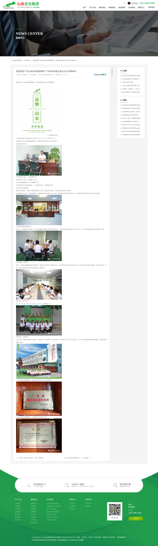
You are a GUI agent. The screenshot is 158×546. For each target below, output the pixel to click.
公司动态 (72, 503)
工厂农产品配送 (51, 509)
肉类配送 (33, 506)
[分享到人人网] (103, 74)
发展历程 (17, 506)
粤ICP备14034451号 (68, 537)
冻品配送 (33, 514)
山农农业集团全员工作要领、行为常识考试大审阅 (131, 79)
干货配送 (33, 517)
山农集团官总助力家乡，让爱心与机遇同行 (131, 112)
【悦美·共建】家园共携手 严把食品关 (131, 86)
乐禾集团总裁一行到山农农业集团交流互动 (131, 109)
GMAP (91, 537)
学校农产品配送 (51, 514)
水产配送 (33, 520)
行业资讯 (72, 506)
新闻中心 (142, 8)
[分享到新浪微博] (99, 74)
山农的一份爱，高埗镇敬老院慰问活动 (131, 119)
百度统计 (106, 537)
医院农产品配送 (51, 520)
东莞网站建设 (121, 537)
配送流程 (17, 517)
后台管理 (97, 537)
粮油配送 (33, 509)
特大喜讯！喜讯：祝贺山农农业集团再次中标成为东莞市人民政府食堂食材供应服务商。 (131, 125)
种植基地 (113, 8)
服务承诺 (17, 520)
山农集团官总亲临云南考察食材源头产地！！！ (131, 135)
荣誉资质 (17, 514)
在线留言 (88, 506)
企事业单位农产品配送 (53, 506)
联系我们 (151, 7)
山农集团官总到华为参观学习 (130, 115)
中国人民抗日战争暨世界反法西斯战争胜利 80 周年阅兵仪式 (131, 76)
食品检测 (122, 8)
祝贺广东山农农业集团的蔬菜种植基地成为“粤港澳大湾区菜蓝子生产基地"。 (131, 132)
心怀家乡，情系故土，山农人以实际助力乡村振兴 (131, 89)
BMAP (84, 537)
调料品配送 (34, 522)
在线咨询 (135, 518)
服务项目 (103, 8)
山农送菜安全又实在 (128, 82)
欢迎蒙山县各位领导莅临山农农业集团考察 (131, 128)
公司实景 (17, 511)
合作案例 (132, 8)
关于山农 (93, 8)
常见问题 (72, 509)
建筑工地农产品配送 (53, 511)
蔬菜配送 (33, 503)
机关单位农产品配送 (53, 503)
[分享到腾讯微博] (101, 74)
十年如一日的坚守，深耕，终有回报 (33, 458)
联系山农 (88, 503)
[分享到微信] (105, 74)
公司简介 (17, 503)
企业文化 (17, 509)
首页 (84, 7)
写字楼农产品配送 (52, 517)
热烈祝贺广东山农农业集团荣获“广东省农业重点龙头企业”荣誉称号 (54, 60)
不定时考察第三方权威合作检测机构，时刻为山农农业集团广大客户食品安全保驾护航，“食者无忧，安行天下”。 (131, 92)
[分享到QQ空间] (97, 74)
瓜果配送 (33, 511)
